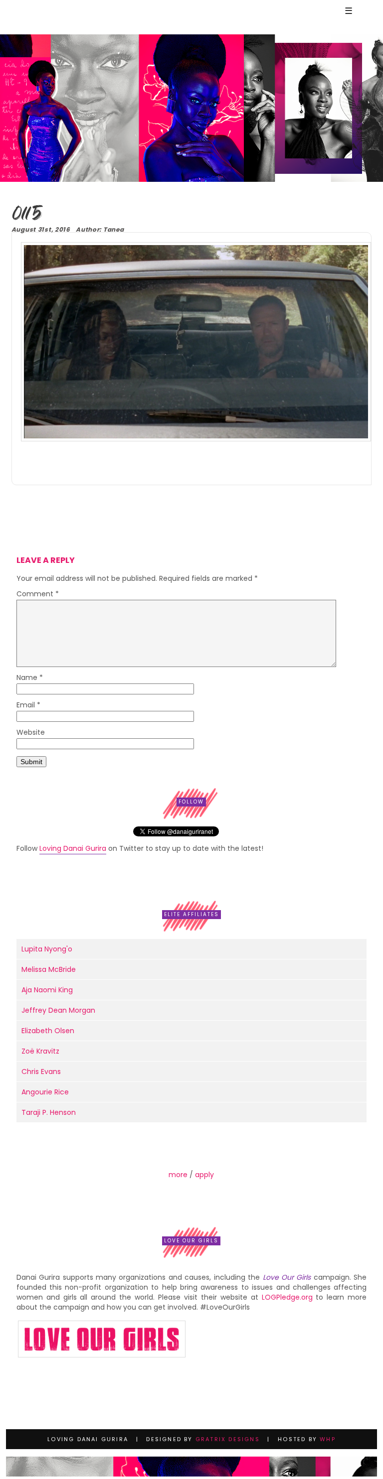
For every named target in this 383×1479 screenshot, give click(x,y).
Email (28, 705)
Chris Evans (41, 1071)
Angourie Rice (45, 1092)
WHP (328, 1439)
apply (204, 1175)
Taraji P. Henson (48, 1112)
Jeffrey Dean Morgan (58, 1010)
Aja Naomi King (47, 990)
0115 (26, 214)
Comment (37, 594)
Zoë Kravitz (40, 1051)
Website (30, 733)
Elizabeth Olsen (47, 1031)
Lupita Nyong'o (46, 949)
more (178, 1175)
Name (29, 678)
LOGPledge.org (287, 1297)
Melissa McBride (48, 969)
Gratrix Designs (227, 1439)
